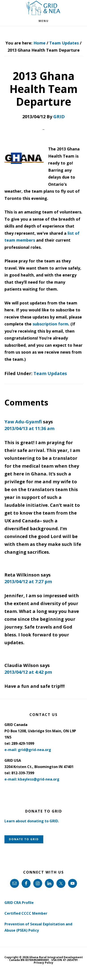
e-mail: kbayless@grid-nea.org (31, 779)
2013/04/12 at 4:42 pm (28, 672)
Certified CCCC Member (25, 913)
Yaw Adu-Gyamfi (23, 422)
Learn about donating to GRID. (31, 821)
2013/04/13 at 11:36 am (29, 428)
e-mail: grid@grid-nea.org (27, 749)
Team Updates (50, 373)
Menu (44, 21)
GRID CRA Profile (19, 902)
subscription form (50, 324)
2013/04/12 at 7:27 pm (28, 581)
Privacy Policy (43, 963)
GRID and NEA (43, 8)
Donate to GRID (24, 839)
